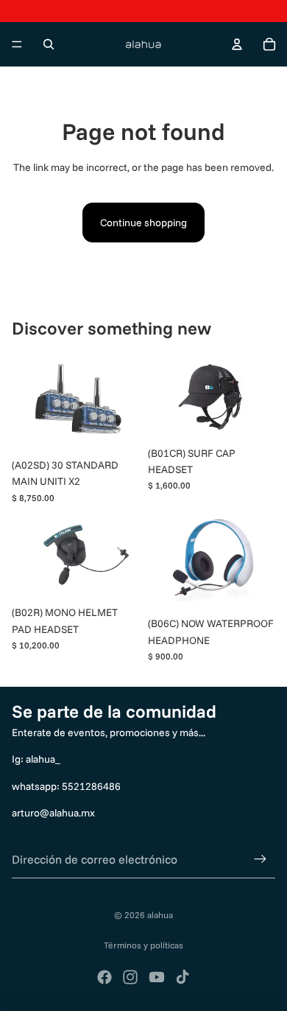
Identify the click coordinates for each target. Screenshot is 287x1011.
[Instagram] (130, 977)
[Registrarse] (260, 860)
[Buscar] (48, 44)
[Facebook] (104, 977)
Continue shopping (143, 222)
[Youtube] (157, 977)
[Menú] (17, 44)
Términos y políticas (143, 945)
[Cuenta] (237, 44)
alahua (160, 914)
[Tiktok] (182, 977)
